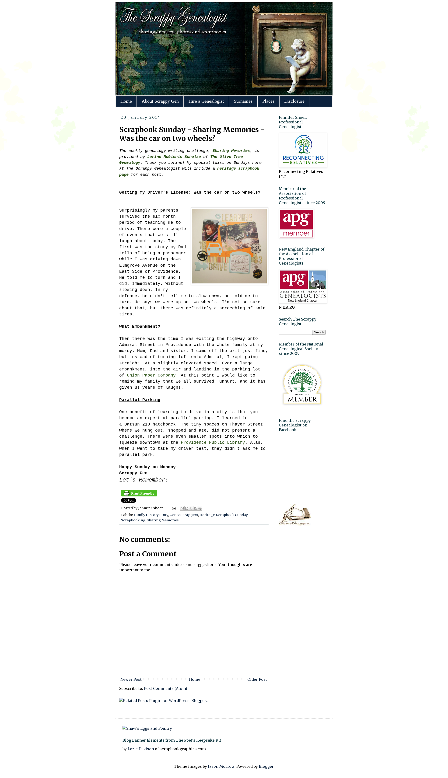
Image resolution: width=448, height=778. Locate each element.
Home (126, 101)
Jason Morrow (221, 766)
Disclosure (294, 101)
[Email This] (182, 508)
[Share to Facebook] (195, 508)
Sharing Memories (163, 520)
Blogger (266, 766)
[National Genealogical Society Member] (302, 408)
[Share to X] (191, 508)
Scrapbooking (133, 520)
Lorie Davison (141, 749)
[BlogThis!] (186, 508)
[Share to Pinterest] (200, 508)
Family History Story (151, 515)
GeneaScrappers (184, 515)
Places (268, 101)
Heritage (207, 515)
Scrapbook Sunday (232, 515)
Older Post (257, 679)
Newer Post (131, 679)
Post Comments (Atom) (165, 688)
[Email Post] (173, 508)
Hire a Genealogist (206, 101)
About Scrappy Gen (160, 101)
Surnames (243, 101)
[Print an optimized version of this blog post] (139, 495)
